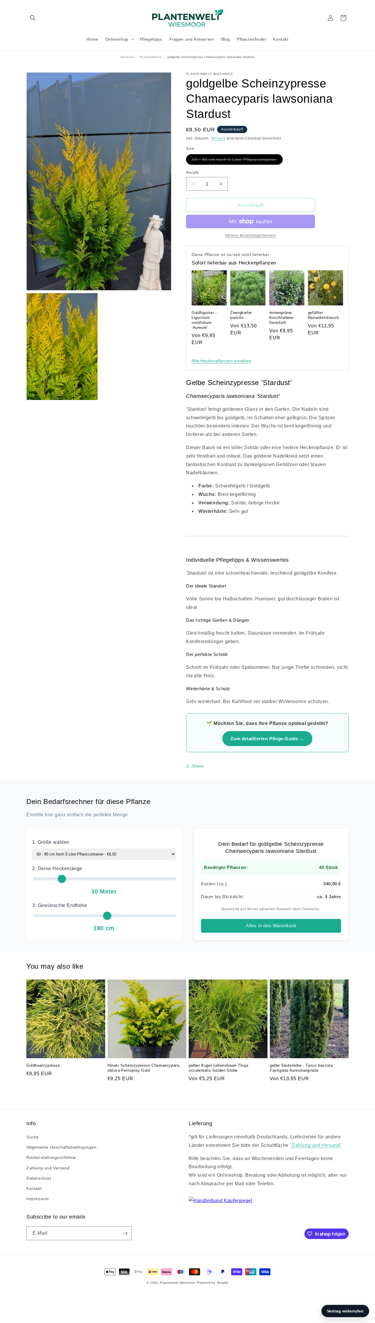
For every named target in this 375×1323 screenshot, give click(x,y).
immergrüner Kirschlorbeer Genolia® (281, 317)
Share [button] (198, 766)
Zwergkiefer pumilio (241, 315)
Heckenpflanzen (150, 57)
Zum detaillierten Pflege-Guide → (267, 738)
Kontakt (34, 1188)
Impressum (37, 1198)
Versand (218, 138)
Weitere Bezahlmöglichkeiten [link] (250, 235)
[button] (32, 17)
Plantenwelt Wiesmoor (177, 1282)
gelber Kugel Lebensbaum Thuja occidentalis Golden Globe (218, 1068)
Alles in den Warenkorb (271, 925)
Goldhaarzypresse (43, 1065)
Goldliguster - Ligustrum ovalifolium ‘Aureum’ (204, 320)
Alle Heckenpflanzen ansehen (221, 360)
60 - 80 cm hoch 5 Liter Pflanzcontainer (237, 161)
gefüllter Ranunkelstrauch (323, 315)
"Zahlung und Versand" (316, 1145)
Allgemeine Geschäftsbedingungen (61, 1147)
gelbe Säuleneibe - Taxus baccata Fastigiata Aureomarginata (301, 1068)
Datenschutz (39, 1178)
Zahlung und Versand (47, 1168)
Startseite (127, 57)
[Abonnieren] (125, 1233)
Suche (32, 1137)
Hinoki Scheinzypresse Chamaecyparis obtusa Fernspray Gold (144, 1068)
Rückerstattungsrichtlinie (51, 1157)
